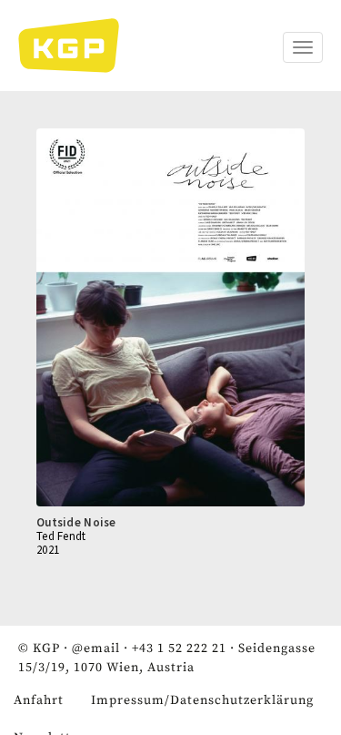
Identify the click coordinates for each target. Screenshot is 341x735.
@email (96, 648)
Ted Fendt (61, 536)
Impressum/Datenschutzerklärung (202, 700)
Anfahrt (39, 700)
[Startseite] (77, 45)
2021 (47, 549)
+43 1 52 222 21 (179, 648)
